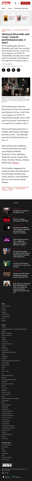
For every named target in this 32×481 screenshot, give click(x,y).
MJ (2, 373)
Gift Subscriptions (6, 444)
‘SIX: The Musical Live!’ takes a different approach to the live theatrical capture (21, 242)
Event (15, 261)
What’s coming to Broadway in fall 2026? (20, 220)
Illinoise (4, 367)
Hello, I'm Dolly (6, 365)
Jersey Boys (17, 208)
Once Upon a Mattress (8, 383)
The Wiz (4, 432)
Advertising (5, 453)
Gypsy (3, 354)
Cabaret (4, 337)
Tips (3, 455)
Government (17, 271)
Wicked (4, 436)
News (3, 8)
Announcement (7, 30)
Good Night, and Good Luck (9, 352)
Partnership (17, 225)
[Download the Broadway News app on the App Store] (6, 476)
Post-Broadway (6, 316)
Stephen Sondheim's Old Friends (10, 398)
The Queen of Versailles (8, 428)
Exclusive (16, 249)
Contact (4, 451)
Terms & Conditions (7, 457)
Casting (4, 312)
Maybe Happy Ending (7, 375)
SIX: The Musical (6, 394)
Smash (3, 396)
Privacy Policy (5, 459)
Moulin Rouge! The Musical (9, 379)
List (14, 217)
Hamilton (4, 358)
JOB (3, 369)
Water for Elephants (7, 434)
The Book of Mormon (7, 411)
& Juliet (4, 327)
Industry (4, 308)
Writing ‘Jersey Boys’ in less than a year (21, 211)
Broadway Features (21, 8)
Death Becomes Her (7, 343)
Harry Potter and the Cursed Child (10, 360)
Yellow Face (5, 438)
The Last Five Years (7, 417)
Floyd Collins (5, 350)
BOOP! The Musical (7, 333)
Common (15, 163)
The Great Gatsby (6, 413)
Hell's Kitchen (5, 362)
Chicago (4, 339)
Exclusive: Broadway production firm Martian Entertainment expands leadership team (21, 254)
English (4, 346)
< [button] (1, 18)
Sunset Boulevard (6, 405)
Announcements (6, 306)
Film (14, 237)
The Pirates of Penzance (8, 426)
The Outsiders (5, 423)
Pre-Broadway (5, 314)
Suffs (3, 402)
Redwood (4, 390)
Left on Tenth (5, 371)
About (3, 449)
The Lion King (5, 419)
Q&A (14, 281)
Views (10, 8)
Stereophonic (5, 400)
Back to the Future (6, 335)
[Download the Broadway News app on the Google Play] (17, 476)
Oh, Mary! (4, 381)
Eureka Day (5, 348)
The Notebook (6, 421)
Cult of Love (5, 341)
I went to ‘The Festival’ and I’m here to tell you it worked (21, 265)
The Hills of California (7, 415)
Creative (4, 310)
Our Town (4, 388)
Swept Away (5, 407)
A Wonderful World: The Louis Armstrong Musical (14, 329)
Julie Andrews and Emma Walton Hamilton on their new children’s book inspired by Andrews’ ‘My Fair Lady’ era (21, 288)
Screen (4, 318)
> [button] (30, 18)
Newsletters (5, 447)
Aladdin (4, 331)
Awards (4, 320)
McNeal (4, 377)
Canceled (11, 188)
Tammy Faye (5, 409)
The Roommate (6, 430)
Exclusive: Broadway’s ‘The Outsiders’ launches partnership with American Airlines (21, 230)
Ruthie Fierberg (7, 64)
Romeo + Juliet (6, 392)
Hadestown (5, 356)
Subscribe (25, 3)
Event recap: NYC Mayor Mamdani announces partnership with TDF (21, 275)
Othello (4, 386)
